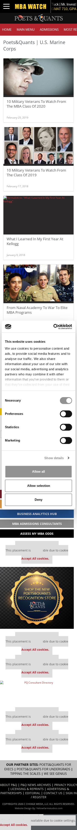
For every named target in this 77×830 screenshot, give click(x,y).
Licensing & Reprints (27, 789)
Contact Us (53, 793)
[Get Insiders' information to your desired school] (37, 598)
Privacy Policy (65, 785)
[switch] (66, 413)
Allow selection (38, 485)
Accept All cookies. (35, 558)
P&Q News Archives (36, 785)
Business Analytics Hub (37, 514)
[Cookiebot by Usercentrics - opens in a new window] (54, 326)
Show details (54, 458)
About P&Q (8, 785)
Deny (38, 499)
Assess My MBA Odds (36, 534)
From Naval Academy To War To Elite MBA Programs (37, 310)
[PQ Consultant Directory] (37, 692)
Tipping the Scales (25, 773)
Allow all (38, 471)
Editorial (32, 793)
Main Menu (26, 29)
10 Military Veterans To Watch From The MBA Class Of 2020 (36, 104)
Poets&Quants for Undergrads (43, 769)
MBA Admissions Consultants (37, 524)
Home (7, 29)
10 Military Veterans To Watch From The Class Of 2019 (36, 172)
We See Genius (55, 773)
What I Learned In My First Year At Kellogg (35, 241)
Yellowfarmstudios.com (49, 808)
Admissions (49, 29)
